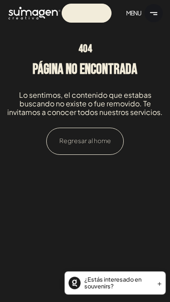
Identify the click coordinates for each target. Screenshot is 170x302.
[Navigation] (34, 13)
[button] (115, 283)
